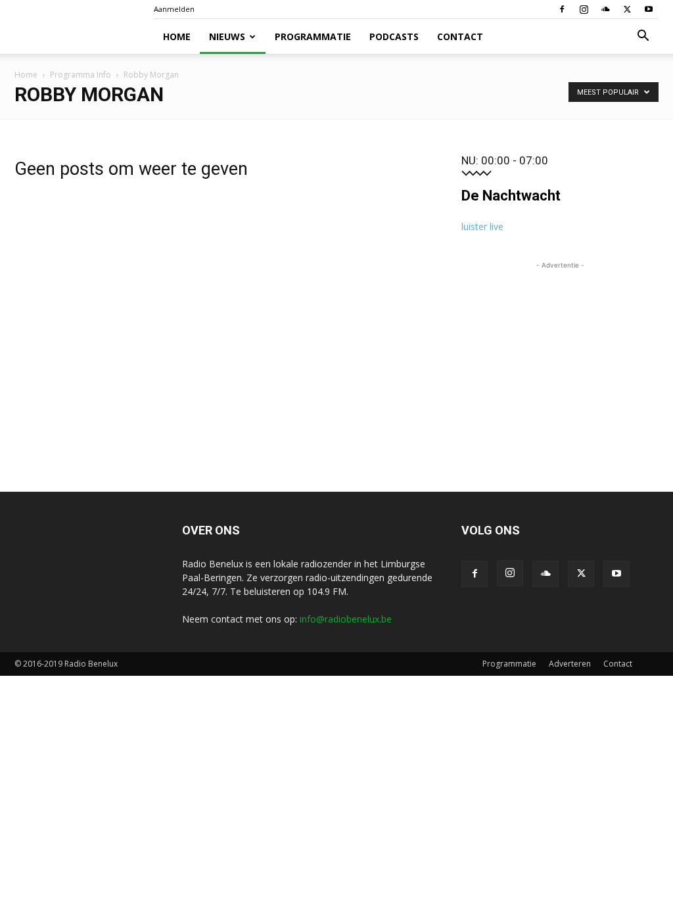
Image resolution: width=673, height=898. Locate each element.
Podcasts (394, 36)
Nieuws (227, 36)
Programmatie (313, 36)
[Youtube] (649, 9)
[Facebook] (562, 9)
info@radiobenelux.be (346, 619)
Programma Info (80, 74)
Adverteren (570, 663)
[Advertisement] (560, 354)
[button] (643, 37)
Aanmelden (174, 9)
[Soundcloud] (605, 9)
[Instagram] (583, 9)
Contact (460, 36)
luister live (482, 226)
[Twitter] (627, 9)
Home (177, 36)
